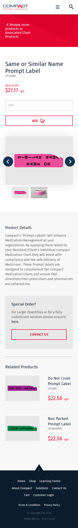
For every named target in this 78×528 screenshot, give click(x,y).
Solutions (42, 488)
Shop (32, 481)
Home (21, 481)
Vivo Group (48, 518)
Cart (27, 495)
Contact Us (39, 334)
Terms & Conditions (29, 505)
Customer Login (43, 495)
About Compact (22, 488)
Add (35, 121)
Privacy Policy (52, 505)
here (14, 322)
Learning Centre (50, 481)
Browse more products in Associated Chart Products (18, 31)
